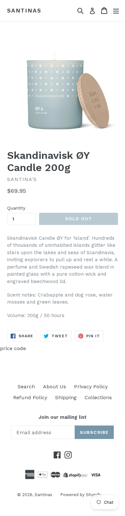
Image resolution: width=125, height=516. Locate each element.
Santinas (24, 10)
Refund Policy (30, 397)
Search (26, 386)
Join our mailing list (62, 417)
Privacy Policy (91, 386)
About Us (54, 386)
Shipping (66, 397)
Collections (98, 397)
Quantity (16, 208)
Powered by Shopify (80, 494)
